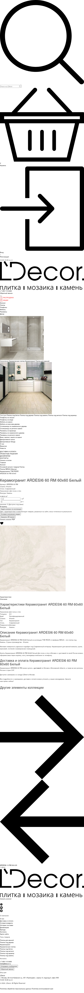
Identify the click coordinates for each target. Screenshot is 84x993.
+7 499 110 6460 (6, 291)
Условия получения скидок (10, 514)
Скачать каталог (5, 899)
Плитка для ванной (42, 361)
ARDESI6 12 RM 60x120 (8, 865)
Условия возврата (6, 923)
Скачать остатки (5, 460)
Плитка (2, 305)
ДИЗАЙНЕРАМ (5, 456)
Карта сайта (4, 934)
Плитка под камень (41, 415)
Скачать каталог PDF (7, 519)
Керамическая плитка (17, 361)
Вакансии (3, 446)
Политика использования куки (42, 989)
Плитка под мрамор (69, 415)
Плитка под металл (55, 415)
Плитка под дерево (27, 415)
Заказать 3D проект (8, 517)
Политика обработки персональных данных (15, 989)
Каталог (3, 303)
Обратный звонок (7, 969)
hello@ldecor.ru (5, 964)
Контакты (3, 932)
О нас (2, 444)
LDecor (2, 975)
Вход (2, 252)
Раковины (3, 312)
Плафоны (3, 307)
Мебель (3, 309)
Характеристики (5, 597)
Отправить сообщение (9, 966)
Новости (3, 448)
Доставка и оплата (6, 921)
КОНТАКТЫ (4, 458)
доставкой (37, 668)
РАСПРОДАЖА (8, 297)
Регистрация (4, 257)
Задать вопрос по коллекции (11, 509)
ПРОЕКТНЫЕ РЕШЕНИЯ (9, 454)
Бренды (3, 929)
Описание (3, 599)
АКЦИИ (5, 300)
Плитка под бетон (13, 415)
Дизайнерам (4, 927)
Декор (2, 314)
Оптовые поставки (6, 925)
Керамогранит (30, 361)
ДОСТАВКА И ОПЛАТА (8, 451)
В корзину (3, 506)
